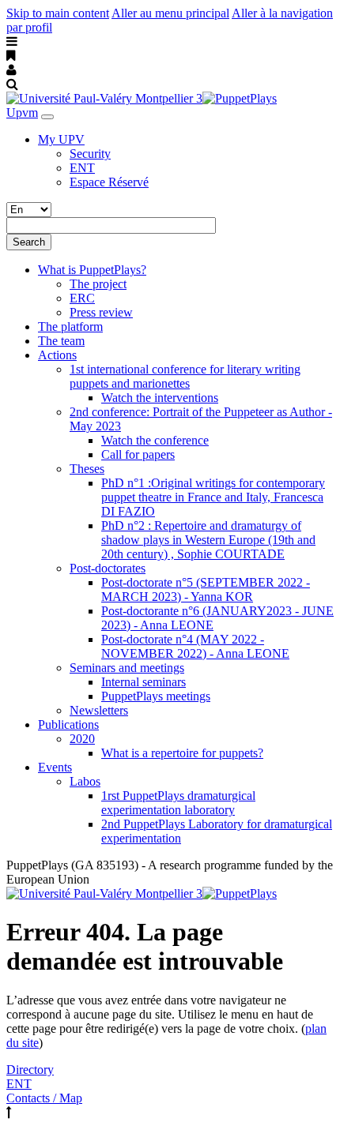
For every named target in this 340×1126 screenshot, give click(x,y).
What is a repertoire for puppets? (182, 753)
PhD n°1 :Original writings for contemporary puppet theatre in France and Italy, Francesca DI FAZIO (213, 497)
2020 (82, 738)
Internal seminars (143, 682)
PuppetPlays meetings (155, 696)
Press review (101, 312)
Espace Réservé (109, 182)
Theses (87, 468)
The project (98, 284)
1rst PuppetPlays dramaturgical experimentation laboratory (178, 802)
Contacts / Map (44, 1098)
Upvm (22, 112)
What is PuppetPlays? (92, 269)
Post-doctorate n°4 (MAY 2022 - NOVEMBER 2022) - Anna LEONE (195, 646)
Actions (57, 355)
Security (90, 153)
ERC (82, 298)
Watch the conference (155, 440)
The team (61, 340)
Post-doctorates (107, 568)
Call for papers (138, 454)
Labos (85, 781)
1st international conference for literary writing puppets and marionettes (185, 376)
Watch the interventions (159, 397)
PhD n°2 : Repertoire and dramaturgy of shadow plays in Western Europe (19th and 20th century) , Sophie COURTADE (208, 540)
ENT (82, 168)
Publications (68, 724)
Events (55, 767)
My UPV (61, 139)
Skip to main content (57, 13)
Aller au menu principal (170, 13)
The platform (70, 326)
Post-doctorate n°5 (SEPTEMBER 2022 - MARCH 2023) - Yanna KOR (205, 589)
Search (29, 242)
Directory (30, 1069)
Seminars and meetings (127, 667)
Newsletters (99, 710)
